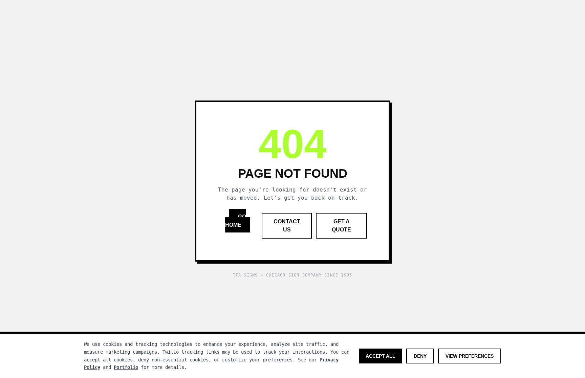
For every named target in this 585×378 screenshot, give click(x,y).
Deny (420, 356)
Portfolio (126, 367)
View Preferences (470, 356)
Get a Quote (341, 225)
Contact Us (287, 225)
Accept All (380, 356)
